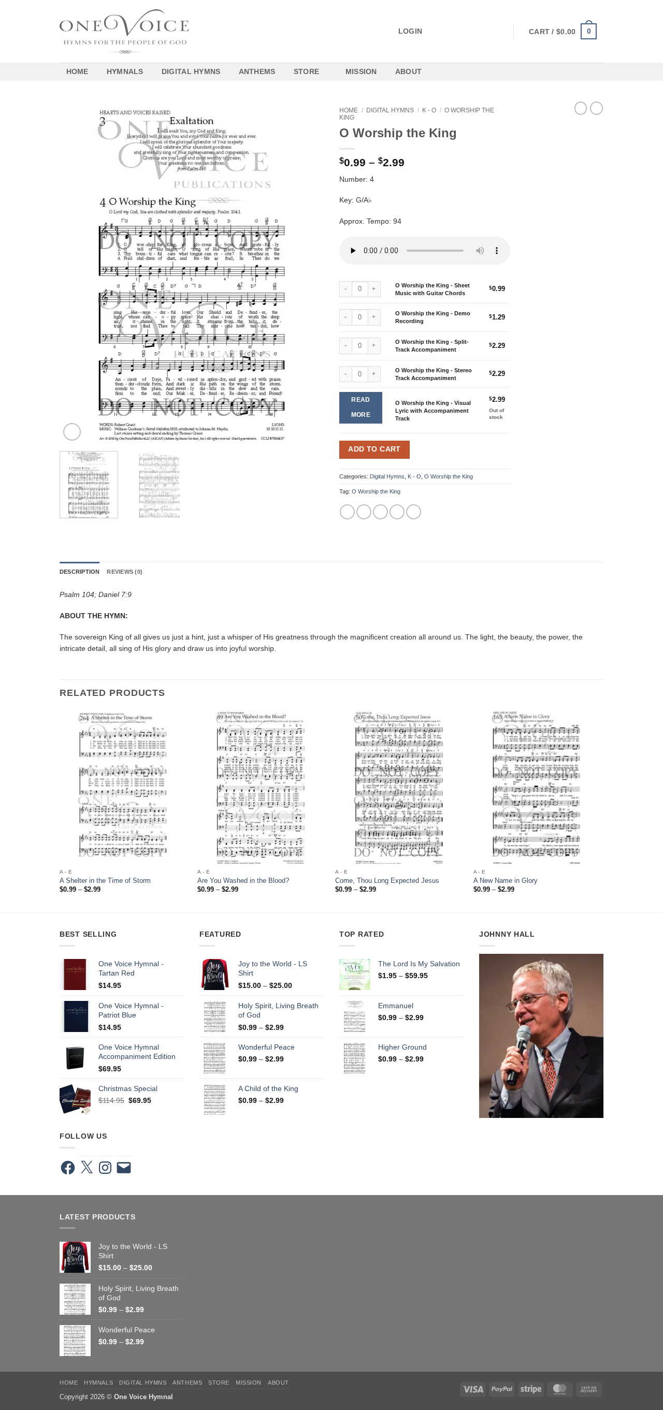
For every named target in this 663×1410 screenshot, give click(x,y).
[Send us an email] (475, 31)
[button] (371, 31)
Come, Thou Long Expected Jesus (387, 880)
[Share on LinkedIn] (413, 511)
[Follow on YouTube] (498, 31)
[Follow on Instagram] (451, 31)
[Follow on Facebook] (439, 31)
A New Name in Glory (505, 880)
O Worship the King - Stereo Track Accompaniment (433, 374)
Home (77, 71)
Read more (360, 407)
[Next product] (580, 108)
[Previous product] (596, 108)
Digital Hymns (191, 71)
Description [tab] (79, 572)
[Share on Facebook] (347, 511)
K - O (429, 110)
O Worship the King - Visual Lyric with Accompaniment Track (433, 410)
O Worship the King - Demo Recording (432, 317)
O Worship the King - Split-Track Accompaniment (432, 346)
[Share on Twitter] (363, 511)
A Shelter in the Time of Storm (105, 880)
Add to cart (374, 449)
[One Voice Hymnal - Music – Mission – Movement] (124, 31)
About (408, 71)
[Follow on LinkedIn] (487, 31)
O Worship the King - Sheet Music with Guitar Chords (432, 289)
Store (306, 71)
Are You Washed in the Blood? (243, 880)
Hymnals (125, 71)
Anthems (257, 71)
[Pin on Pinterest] (397, 511)
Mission (361, 71)
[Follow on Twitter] (463, 31)
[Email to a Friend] (380, 511)
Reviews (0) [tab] (124, 572)
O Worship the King (448, 476)
